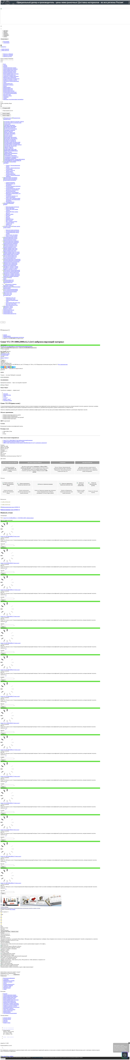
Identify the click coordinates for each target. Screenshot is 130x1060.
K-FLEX (10, 135)
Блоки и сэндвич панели (11, 236)
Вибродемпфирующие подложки (11, 73)
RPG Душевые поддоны (11, 221)
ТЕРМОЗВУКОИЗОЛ (20, 159)
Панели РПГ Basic (10, 208)
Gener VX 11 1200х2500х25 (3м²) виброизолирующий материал (18, 440)
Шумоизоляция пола (8, 89)
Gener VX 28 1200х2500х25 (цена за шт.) (10, 563)
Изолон (5, 86)
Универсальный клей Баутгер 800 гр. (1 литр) (13, 441)
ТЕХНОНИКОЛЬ (17, 160)
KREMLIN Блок (9, 219)
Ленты (4, 82)
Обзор (4, 396)
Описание (5, 393)
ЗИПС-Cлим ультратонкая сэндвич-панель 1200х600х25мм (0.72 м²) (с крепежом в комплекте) (25, 442)
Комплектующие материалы (12, 206)
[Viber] (9, 367)
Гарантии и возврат (7, 981)
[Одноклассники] (5, 367)
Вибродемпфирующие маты (9, 70)
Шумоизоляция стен (8, 88)
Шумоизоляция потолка (8, 90)
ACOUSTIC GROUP (19, 121)
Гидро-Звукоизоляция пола (9, 75)
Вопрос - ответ (7, 399)
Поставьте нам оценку (5, 931)
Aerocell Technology (10, 182)
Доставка (6, 30)
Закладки (5, 1020)
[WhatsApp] (11, 367)
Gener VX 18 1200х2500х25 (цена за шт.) (10, 829)
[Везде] (2, 61)
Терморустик (9, 223)
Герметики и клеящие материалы (11, 76)
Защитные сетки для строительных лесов (10, 298)
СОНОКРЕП (14, 155)
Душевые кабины (10, 222)
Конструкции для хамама (12, 234)
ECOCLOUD (14, 128)
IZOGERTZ (12, 133)
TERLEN (11, 147)
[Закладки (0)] (1, 106)
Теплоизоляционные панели (12, 231)
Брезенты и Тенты (7, 95)
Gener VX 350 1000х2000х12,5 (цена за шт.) (11, 749)
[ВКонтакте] (3, 367)
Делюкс (5, 98)
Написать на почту (7, 56)
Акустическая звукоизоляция (10, 93)
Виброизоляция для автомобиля (10, 184)
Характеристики (7, 395)
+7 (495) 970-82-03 (5, 49)
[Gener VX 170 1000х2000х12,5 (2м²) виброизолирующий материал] (16, 346)
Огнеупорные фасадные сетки (13, 302)
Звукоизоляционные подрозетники (11, 78)
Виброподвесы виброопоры (9, 77)
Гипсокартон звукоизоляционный (11, 81)
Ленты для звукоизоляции (9, 1009)
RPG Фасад (8, 225)
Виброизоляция (6, 87)
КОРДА (10, 154)
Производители (6, 987)
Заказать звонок (7, 1038)
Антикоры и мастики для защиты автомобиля (12, 196)
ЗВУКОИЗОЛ (14, 153)
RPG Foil (8, 217)
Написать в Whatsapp (8, 53)
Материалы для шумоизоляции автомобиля (13, 99)
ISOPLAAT (12, 132)
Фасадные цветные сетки (12, 305)
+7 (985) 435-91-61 (5, 50)
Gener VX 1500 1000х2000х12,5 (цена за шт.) (11, 883)
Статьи (5, 36)
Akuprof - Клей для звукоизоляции (10, 171)
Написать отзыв (15, 931)
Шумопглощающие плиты (9, 998)
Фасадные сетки (7, 94)
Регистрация (6, 41)
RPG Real (8, 215)
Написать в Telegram (8, 55)
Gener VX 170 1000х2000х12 (9, 517)
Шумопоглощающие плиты (9, 72)
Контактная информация (9, 978)
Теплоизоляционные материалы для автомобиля (12, 191)
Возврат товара (6, 1022)
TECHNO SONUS (17, 144)
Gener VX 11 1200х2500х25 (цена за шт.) (10, 723)
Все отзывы (12, 909)
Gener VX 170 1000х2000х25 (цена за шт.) (10, 696)
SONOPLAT (13, 141)
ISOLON (11, 131)
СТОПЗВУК (13, 158)
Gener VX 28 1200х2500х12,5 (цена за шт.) (10, 776)
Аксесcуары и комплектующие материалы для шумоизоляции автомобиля (13, 199)
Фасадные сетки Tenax (11, 303)
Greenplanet (5, 97)
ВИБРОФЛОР (14, 150)
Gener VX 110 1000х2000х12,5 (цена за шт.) (11, 589)
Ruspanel (5, 66)
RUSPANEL (13, 139)
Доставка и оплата (7, 400)
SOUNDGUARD (16, 142)
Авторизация (6, 42)
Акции (4, 989)
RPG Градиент (9, 220)
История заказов (7, 1019)
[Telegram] (7, 367)
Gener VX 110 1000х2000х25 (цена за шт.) (10, 669)
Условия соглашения (8, 985)
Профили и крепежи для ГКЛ (10, 79)
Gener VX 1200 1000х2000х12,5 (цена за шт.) (11, 856)
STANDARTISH (16, 143)
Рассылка (5, 1021)
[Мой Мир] (13, 367)
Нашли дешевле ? (5, 357)
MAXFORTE (14, 137)
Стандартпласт (15, 156)
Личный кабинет (7, 1017)
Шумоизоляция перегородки (10, 92)
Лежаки (8, 216)
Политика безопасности (8, 984)
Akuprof (5, 65)
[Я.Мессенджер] (1, 367)
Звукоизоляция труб (7, 83)
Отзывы (5, 397)
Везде (4, 64)
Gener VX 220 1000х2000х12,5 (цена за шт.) (11, 643)
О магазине (6, 35)
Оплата (5, 32)
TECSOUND (14, 146)
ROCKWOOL (14, 138)
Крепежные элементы (8, 84)
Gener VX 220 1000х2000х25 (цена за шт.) (10, 536)
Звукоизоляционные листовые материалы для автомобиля (13, 189)
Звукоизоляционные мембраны (10, 69)
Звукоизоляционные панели (9, 67)
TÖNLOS (11, 148)
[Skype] (14, 367)
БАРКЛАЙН (14, 149)
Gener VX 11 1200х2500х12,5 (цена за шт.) (10, 616)
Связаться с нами (7, 986)
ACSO (9, 124)
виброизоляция (30, 517)
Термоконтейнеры (10, 202)
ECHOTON (12, 127)
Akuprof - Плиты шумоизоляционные (10, 173)
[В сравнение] (0, 5)
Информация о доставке (8, 980)
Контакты (6, 33)
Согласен (3, 1058)
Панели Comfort (9, 214)
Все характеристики (63, 364)
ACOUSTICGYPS (17, 122)
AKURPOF (12, 125)
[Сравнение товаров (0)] (1, 104)
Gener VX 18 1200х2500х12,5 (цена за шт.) (10, 803)
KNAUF (10, 136)
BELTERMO (13, 126)
